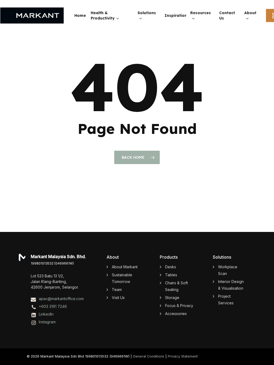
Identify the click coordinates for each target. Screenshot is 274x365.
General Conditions (148, 356)
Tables (171, 275)
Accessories (176, 313)
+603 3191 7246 (53, 306)
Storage (172, 297)
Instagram (47, 322)
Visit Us (118, 297)
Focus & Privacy (179, 305)
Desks (170, 267)
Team (117, 289)
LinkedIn (46, 314)
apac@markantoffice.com (61, 298)
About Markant (125, 267)
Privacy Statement (183, 356)
